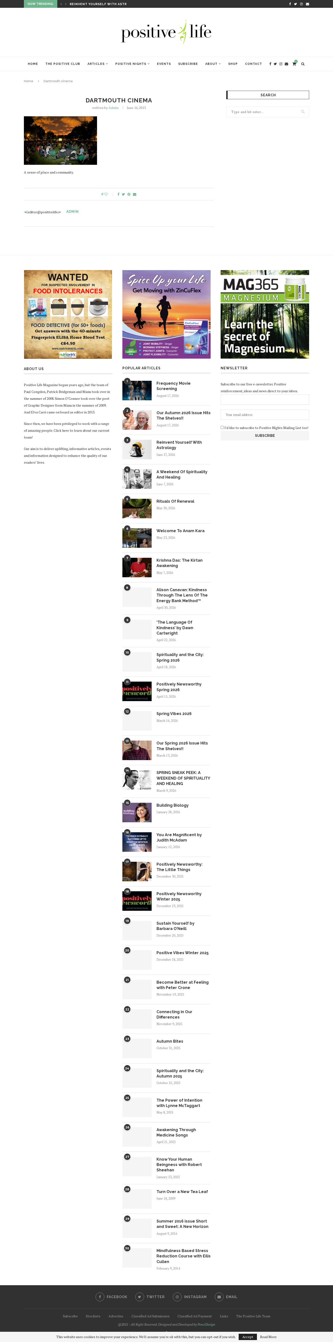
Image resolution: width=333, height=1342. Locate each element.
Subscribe (188, 64)
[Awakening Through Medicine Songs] (137, 1137)
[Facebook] (290, 4)
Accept (247, 1336)
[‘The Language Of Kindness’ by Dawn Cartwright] (137, 629)
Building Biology (173, 805)
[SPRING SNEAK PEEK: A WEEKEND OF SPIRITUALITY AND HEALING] (137, 780)
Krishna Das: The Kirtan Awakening (180, 563)
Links (224, 1316)
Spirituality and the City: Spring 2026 (180, 657)
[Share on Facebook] (118, 194)
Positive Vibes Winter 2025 (183, 952)
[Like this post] (109, 194)
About (211, 64)
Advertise (115, 1316)
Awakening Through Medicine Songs (176, 1132)
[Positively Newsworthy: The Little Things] (137, 871)
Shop (233, 64)
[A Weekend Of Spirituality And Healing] (137, 479)
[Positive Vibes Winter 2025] (137, 960)
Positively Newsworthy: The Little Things (180, 867)
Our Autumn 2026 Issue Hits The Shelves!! (184, 416)
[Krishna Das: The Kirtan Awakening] (137, 567)
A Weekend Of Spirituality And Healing (182, 475)
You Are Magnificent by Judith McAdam (179, 837)
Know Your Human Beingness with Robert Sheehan (179, 1165)
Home (33, 64)
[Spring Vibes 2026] (137, 721)
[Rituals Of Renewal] (137, 508)
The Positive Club (62, 64)
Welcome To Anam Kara (181, 531)
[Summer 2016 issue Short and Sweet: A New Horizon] (137, 1228)
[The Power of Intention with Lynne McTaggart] (137, 1107)
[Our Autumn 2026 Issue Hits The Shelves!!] (137, 420)
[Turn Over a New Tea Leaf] (137, 1199)
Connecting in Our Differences (174, 1014)
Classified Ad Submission (150, 1316)
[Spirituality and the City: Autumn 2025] (137, 1078)
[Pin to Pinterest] (128, 194)
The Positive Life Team (253, 1316)
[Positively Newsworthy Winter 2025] (137, 901)
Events (164, 64)
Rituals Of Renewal (175, 501)
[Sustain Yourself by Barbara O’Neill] (137, 930)
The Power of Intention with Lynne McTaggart (179, 1103)
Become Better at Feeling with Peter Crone (183, 985)
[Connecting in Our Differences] (137, 1019)
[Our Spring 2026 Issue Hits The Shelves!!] (137, 750)
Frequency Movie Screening (174, 386)
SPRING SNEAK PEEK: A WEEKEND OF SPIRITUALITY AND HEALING (183, 778)
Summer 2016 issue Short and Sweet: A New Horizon (182, 1224)
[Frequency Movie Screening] (137, 390)
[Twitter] (295, 4)
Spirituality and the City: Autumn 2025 (180, 1073)
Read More (268, 1337)
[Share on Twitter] (123, 194)
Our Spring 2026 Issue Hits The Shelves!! (182, 746)
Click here (61, 430)
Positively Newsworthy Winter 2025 (179, 896)
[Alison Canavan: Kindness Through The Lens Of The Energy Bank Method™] (137, 597)
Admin (113, 107)
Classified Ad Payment (194, 1316)
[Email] (307, 4)
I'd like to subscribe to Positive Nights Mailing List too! (266, 427)
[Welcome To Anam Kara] (137, 538)
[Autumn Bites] (137, 1048)
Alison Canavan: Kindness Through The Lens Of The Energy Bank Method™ (182, 595)
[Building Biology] (137, 812)
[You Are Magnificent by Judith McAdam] (137, 842)
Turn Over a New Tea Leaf (182, 1191)
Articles (96, 64)
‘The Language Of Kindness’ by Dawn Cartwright (175, 628)
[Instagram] (301, 4)
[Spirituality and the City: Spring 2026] (137, 662)
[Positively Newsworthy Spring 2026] (137, 691)
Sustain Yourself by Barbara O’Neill (176, 926)
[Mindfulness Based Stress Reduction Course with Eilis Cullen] (137, 1258)
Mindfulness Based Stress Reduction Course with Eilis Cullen (184, 1256)
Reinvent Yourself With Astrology (104, 4)
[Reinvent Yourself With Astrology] (137, 449)
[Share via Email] (134, 194)
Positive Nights (130, 64)
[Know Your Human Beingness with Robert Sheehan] (137, 1166)
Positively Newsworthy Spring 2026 (179, 687)
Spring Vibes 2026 (174, 713)
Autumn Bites (170, 1041)
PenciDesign (206, 1324)
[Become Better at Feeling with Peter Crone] (137, 989)
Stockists (93, 1316)
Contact (253, 64)
